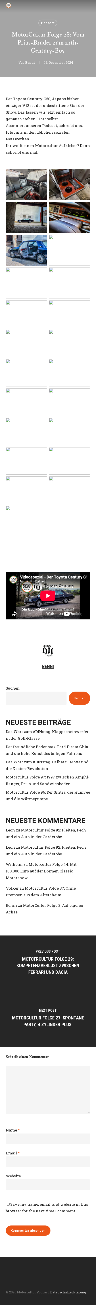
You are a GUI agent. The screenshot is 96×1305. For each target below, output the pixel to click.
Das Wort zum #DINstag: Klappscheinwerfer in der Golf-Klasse (47, 735)
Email (13, 1153)
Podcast (48, 23)
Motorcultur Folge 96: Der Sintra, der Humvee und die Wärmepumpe (48, 795)
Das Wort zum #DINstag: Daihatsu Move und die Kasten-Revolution (47, 765)
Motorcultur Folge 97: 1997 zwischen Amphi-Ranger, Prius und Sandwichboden (48, 780)
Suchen (13, 688)
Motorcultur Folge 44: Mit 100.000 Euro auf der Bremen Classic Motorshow (41, 871)
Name (13, 1130)
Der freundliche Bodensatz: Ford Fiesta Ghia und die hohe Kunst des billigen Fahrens (47, 750)
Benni (30, 62)
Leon (10, 830)
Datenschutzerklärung (68, 1292)
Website (13, 1175)
